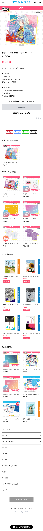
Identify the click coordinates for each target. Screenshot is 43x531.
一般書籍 (5, 447)
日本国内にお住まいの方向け (21, 113)
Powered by (19, 512)
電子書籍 (5, 460)
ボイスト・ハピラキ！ (8, 441)
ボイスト (4, 435)
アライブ (4, 490)
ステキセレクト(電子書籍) (10, 466)
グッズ (4, 472)
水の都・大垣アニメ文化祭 (10, 484)
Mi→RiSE (5, 478)
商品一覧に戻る (21, 500)
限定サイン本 (6, 453)
